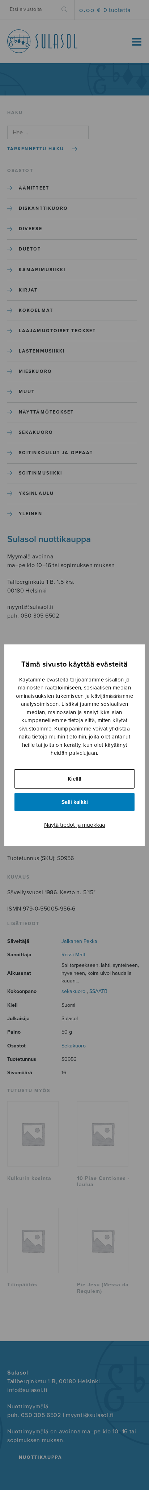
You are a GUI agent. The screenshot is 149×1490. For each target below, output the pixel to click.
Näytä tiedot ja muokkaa (74, 825)
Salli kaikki (74, 802)
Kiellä (74, 778)
